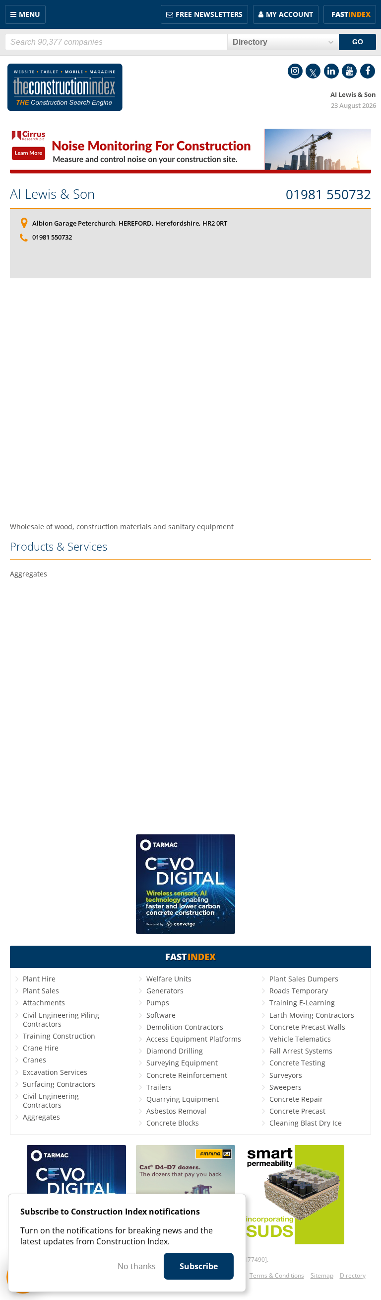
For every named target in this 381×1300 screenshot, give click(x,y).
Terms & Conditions (277, 1275)
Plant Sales (41, 990)
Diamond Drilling (174, 1051)
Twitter (313, 71)
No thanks (137, 1266)
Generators (165, 990)
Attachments (44, 1002)
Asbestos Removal (176, 1111)
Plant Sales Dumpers (303, 978)
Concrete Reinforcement (186, 1075)
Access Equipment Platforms (193, 1039)
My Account (289, 14)
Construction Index (65, 87)
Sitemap (322, 1275)
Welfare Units (168, 978)
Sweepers (285, 1087)
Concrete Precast (297, 1111)
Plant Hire (39, 978)
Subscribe (199, 1266)
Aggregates (41, 1117)
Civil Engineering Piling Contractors (61, 1019)
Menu (29, 14)
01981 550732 (328, 194)
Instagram (295, 71)
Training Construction (59, 1036)
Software (161, 1015)
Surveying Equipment (182, 1062)
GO (357, 42)
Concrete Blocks (172, 1123)
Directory (353, 1275)
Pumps (157, 1002)
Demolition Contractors (184, 1027)
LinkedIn (331, 71)
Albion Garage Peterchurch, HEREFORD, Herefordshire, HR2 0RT (129, 223)
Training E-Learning (302, 1002)
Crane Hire (41, 1048)
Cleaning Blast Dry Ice (305, 1123)
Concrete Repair (296, 1099)
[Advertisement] (190, 396)
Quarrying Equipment (182, 1099)
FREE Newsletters (209, 14)
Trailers (159, 1087)
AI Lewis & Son (52, 194)
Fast (351, 14)
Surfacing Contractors (59, 1084)
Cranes (34, 1059)
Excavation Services (55, 1072)
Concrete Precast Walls (307, 1027)
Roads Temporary (298, 990)
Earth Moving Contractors (311, 1015)
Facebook (367, 71)
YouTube (349, 71)
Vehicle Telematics (300, 1039)
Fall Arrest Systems (300, 1051)
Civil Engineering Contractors (51, 1100)
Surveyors (285, 1075)
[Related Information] (190, 170)
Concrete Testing (297, 1062)
